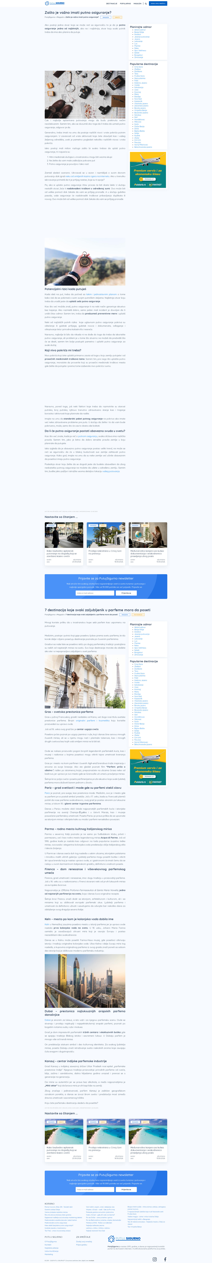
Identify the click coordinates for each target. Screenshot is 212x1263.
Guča (136, 124)
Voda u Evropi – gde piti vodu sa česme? (100, 1215)
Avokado (91, 1260)
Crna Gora (138, 67)
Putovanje (138, 615)
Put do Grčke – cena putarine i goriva (99, 1217)
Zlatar (136, 138)
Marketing (49, 1254)
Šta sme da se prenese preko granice (58, 1215)
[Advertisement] (85, 53)
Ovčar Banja (139, 126)
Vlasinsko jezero (141, 103)
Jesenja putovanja (142, 37)
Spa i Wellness (140, 50)
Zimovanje (138, 57)
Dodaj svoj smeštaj (158, 3)
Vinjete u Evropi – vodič (94, 1210)
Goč (136, 117)
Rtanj (136, 94)
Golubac (137, 115)
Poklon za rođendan (105, 1223)
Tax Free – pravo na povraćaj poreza (57, 1231)
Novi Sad (138, 99)
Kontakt (48, 1245)
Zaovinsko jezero (141, 106)
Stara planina (139, 78)
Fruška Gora (139, 76)
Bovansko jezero (141, 113)
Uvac (136, 90)
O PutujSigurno (51, 1241)
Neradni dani (68, 1207)
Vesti (103, 525)
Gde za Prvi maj (109, 1210)
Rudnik (137, 135)
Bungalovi (138, 55)
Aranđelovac (139, 119)
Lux (135, 43)
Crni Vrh (137, 140)
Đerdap (137, 96)
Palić (136, 80)
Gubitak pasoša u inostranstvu (55, 1228)
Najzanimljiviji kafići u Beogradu (139, 1219)
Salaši (136, 53)
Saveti (117, 17)
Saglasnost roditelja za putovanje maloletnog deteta (63, 1217)
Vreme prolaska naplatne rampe (56, 1212)
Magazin (60, 17)
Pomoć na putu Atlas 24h (53, 1207)
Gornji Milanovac (141, 145)
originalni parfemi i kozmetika (93, 720)
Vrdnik (137, 85)
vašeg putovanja (111, 471)
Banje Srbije (139, 32)
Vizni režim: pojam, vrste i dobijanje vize (100, 1207)
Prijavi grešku (81, 1245)
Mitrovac (137, 122)
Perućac (137, 142)
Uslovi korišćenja (51, 1251)
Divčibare (138, 71)
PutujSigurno (50, 17)
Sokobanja (138, 87)
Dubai (48, 1020)
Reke (136, 48)
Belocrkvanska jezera (143, 147)
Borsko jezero (140, 108)
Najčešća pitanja (51, 1248)
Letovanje (138, 41)
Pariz (47, 793)
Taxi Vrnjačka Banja (135, 1227)
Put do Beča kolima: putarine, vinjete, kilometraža (103, 1220)
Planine (137, 46)
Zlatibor (137, 69)
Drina (136, 128)
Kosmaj (137, 92)
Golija (136, 133)
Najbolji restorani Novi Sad (95, 1231)
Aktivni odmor (140, 30)
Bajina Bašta (139, 131)
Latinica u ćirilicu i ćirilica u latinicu (98, 1228)
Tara (136, 74)
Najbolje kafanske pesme (95, 1225)
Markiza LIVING (91, 1223)
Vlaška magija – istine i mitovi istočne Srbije (143, 1217)
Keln (47, 924)
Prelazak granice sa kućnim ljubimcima (100, 1212)
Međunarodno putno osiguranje (56, 1223)
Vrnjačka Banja (140, 110)
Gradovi (137, 34)
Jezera (137, 39)
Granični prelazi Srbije (52, 1210)
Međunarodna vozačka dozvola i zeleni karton (61, 1220)
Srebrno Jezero (140, 83)
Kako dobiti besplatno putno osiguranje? (59, 1225)
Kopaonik (138, 101)
